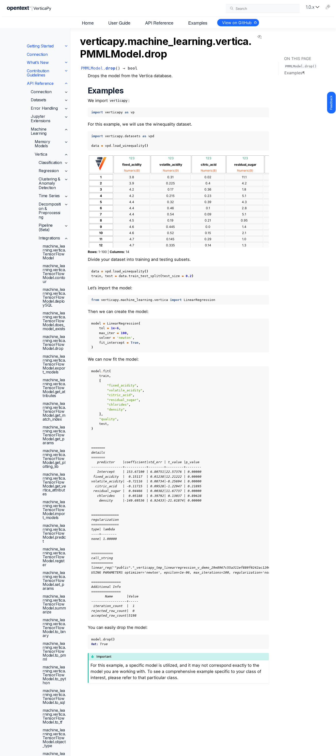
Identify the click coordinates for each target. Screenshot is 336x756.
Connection (37, 54)
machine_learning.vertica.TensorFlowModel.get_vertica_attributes (54, 484)
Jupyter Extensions (40, 118)
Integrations (49, 238)
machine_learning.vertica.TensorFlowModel (54, 252)
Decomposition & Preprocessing (50, 211)
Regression (49, 170)
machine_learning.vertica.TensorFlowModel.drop (54, 342)
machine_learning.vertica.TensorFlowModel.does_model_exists (54, 321)
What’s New (37, 62)
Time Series (49, 195)
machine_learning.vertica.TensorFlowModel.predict (54, 533)
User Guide (119, 22)
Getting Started (40, 46)
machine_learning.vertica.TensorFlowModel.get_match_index (54, 411)
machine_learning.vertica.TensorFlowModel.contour (54, 273)
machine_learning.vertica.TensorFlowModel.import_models (54, 509)
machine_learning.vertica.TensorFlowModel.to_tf (54, 716)
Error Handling (44, 108)
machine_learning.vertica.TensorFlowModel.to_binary (54, 627)
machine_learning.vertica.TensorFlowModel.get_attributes (54, 387)
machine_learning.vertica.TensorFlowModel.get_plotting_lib (54, 458)
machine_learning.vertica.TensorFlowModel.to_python (54, 675)
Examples (197, 22)
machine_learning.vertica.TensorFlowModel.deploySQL (54, 297)
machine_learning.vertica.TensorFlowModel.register (54, 557)
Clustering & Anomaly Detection (49, 183)
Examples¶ (294, 72)
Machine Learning (38, 131)
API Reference (159, 22)
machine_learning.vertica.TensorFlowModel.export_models (54, 364)
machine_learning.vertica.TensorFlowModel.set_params (54, 580)
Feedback (331, 102)
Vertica (41, 154)
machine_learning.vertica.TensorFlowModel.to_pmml (54, 651)
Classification (50, 162)
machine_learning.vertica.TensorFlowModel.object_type (54, 737)
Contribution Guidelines (38, 73)
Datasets (38, 99)
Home (87, 22)
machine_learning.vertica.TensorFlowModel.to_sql (54, 696)
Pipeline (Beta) (46, 227)
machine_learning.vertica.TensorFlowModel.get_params (54, 435)
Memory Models (42, 143)
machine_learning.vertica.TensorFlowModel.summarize (54, 604)
